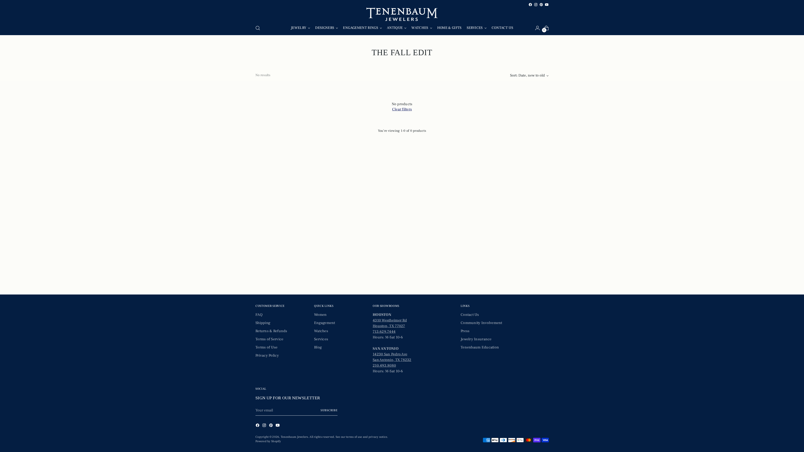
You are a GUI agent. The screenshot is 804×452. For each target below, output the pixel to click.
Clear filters (402, 109)
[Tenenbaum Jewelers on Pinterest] (541, 4)
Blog (318, 347)
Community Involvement (481, 322)
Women (320, 314)
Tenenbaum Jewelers (294, 437)
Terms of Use (266, 347)
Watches (321, 331)
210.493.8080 (384, 365)
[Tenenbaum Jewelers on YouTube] (547, 4)
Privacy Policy (267, 355)
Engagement (324, 322)
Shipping (262, 322)
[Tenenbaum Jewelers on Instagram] (536, 4)
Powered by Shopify (268, 441)
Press (465, 331)
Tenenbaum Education (480, 347)
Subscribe (329, 410)
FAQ (259, 314)
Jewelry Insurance (476, 339)
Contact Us (470, 314)
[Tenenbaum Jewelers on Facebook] (530, 4)
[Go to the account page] (537, 28)
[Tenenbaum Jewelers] (402, 14)
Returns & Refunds (271, 331)
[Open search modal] (258, 28)
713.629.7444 (384, 331)
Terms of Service (269, 339)
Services (321, 339)
